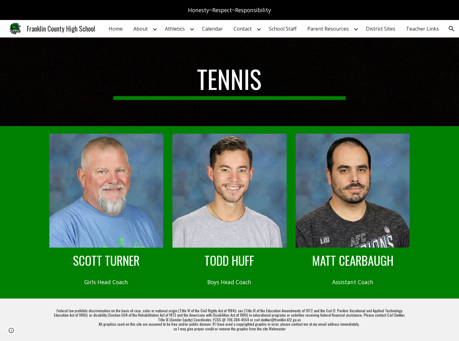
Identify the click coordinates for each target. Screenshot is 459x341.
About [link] (140, 28)
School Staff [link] (283, 28)
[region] (229, 10)
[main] (229, 81)
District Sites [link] (380, 28)
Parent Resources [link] (328, 28)
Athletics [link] (175, 28)
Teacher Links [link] (422, 28)
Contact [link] (243, 28)
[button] (451, 28)
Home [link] (116, 28)
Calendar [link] (212, 28)
